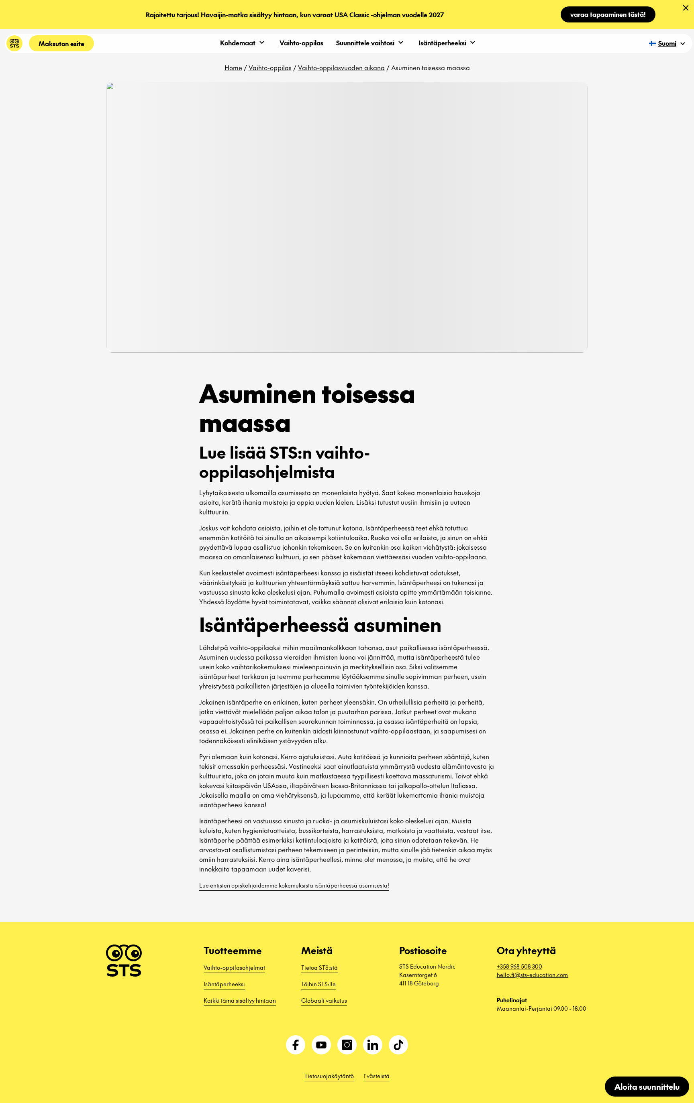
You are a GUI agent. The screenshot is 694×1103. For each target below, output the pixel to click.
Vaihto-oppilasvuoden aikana (341, 67)
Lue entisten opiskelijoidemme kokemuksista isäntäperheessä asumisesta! (294, 885)
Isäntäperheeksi (442, 42)
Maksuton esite (61, 43)
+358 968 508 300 (519, 966)
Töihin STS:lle (318, 984)
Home (233, 67)
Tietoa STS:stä (319, 967)
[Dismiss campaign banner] (686, 8)
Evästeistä (376, 1076)
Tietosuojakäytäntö (329, 1076)
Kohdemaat (237, 42)
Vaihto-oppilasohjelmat (234, 967)
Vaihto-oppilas (301, 42)
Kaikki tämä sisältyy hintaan (240, 1000)
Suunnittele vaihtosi (365, 42)
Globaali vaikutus (324, 1000)
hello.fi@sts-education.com (532, 975)
